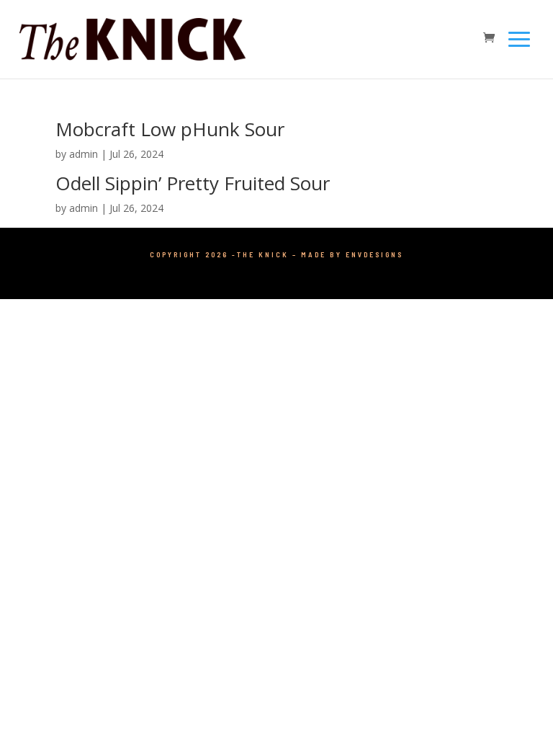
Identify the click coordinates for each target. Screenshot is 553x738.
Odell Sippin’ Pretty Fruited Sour (192, 183)
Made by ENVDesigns (352, 254)
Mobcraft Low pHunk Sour (169, 129)
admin (83, 154)
